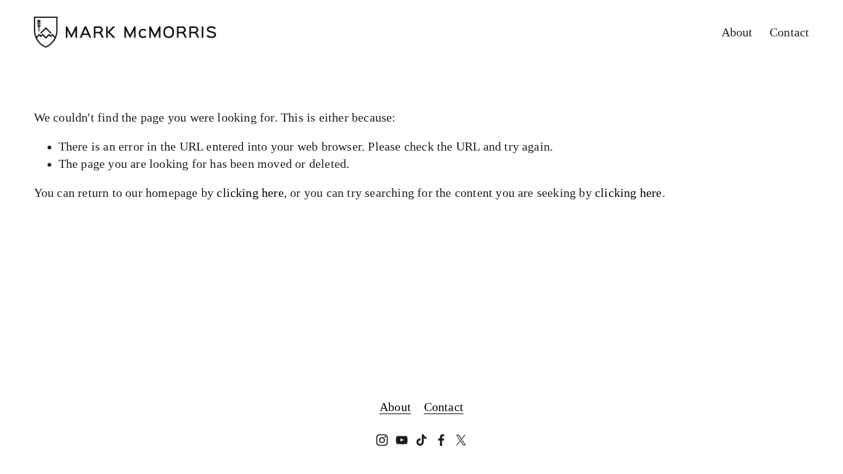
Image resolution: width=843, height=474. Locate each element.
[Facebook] (441, 440)
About (737, 32)
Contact (789, 32)
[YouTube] (402, 440)
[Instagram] (382, 440)
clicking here (250, 192)
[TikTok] (421, 440)
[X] (461, 440)
